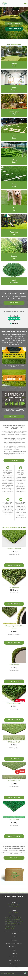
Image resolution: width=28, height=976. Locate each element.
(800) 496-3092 (14, 912)
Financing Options (14, 967)
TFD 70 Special (14, 665)
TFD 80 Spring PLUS (14, 703)
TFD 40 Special (14, 587)
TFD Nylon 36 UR (14, 742)
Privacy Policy (14, 964)
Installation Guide (14, 957)
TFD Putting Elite (14, 781)
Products (14, 940)
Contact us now (8, 296)
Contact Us (14, 303)
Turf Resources (14, 416)
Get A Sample (14, 858)
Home (14, 933)
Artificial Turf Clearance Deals (14, 943)
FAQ (14, 950)
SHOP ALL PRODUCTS (14, 23)
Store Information (14, 947)
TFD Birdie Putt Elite (14, 548)
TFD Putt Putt (14, 819)
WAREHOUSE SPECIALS (14, 29)
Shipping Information (14, 960)
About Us (14, 937)
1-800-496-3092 (7, 973)
